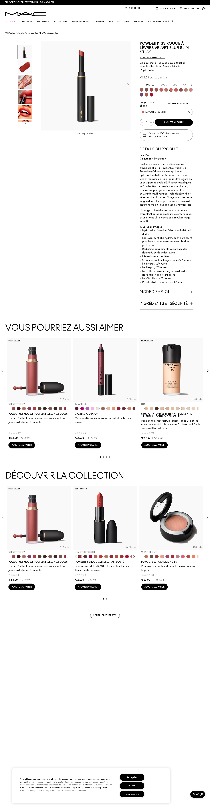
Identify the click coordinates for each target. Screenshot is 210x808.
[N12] (167, 409)
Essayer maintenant (179, 104)
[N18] (162, 409)
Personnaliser (132, 794)
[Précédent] (10, 408)
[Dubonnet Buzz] (176, 90)
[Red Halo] (119, 409)
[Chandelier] (113, 409)
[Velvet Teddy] (14, 409)
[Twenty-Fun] (90, 557)
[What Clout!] (146, 557)
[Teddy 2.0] (96, 557)
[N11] (146, 409)
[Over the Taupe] (146, 90)
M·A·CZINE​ (114, 22)
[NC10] (178, 409)
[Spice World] (186, 90)
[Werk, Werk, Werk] (172, 557)
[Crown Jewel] (98, 409)
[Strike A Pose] (162, 557)
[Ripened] (178, 557)
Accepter (132, 777)
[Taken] (50, 409)
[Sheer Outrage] (161, 90)
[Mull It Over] (141, 90)
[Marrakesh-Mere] (146, 95)
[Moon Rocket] (108, 409)
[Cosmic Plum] (124, 409)
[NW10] (188, 409)
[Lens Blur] (167, 557)
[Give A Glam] (152, 557)
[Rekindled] (55, 409)
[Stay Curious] (156, 90)
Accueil (9, 33)
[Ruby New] (151, 95)
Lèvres (34, 33)
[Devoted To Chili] (171, 90)
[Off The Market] (106, 557)
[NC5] (152, 409)
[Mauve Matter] (134, 409)
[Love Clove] (181, 90)
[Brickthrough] (122, 557)
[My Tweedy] (193, 557)
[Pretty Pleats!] (19, 409)
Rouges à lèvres (49, 33)
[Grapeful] (77, 409)
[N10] (172, 409)
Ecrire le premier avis (105, 615)
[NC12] (193, 409)
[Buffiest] (40, 409)
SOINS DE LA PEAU (81, 22)
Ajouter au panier (174, 122)
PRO (127, 22)
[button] (197, 794)
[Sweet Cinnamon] (151, 90)
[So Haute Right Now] (188, 557)
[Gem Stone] (103, 409)
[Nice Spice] (166, 90)
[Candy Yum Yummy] (82, 409)
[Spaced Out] (93, 409)
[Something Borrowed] (29, 409)
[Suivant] (67, 408)
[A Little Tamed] (34, 409)
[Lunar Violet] (87, 409)
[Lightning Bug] (129, 409)
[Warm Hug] (24, 409)
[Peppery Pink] (191, 90)
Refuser (132, 786)
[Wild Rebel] (141, 95)
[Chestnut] (45, 409)
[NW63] (157, 409)
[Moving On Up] (117, 557)
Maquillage (22, 33)
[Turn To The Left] (85, 557)
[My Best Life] (101, 557)
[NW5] (183, 409)
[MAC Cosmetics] (26, 14)
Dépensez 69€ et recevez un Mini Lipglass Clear (30, 2)
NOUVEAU (27, 22)
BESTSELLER (43, 22)
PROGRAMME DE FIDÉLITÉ (160, 22)
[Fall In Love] (183, 557)
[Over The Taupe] (61, 409)
